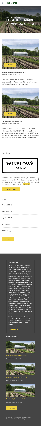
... (25, 184)
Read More (10, 65)
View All (12, 408)
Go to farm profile (11, 189)
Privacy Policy (21, 419)
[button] (8, 239)
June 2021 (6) (6, 231)
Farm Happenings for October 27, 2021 (16, 355)
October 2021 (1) (7, 205)
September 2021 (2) (8, 211)
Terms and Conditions (11, 419)
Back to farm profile (13, 17)
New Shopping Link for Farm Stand (12, 121)
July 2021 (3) (6, 224)
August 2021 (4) (7, 218)
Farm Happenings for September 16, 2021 (15, 72)
